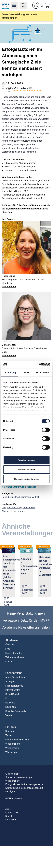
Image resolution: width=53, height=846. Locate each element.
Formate (10, 726)
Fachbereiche (13, 672)
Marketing (26, 497)
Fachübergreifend (11, 497)
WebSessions (12, 748)
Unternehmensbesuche (17, 739)
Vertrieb (36, 497)
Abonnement (29, 507)
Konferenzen (11, 731)
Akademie (11, 640)
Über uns (10, 644)
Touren (8, 735)
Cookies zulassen (26, 460)
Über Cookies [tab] (43, 372)
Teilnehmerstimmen (15, 657)
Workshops (11, 752)
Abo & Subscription (15, 677)
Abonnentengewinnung (13, 511)
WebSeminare (12, 744)
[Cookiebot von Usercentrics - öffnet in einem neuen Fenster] (38, 365)
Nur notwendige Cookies (26, 479)
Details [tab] (26, 372)
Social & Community (15, 711)
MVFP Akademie (5, 5)
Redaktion (10, 707)
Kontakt (9, 661)
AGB (7, 809)
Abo (4, 507)
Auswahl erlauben (27, 469)
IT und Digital (12, 694)
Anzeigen (10, 681)
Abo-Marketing (14, 507)
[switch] (46, 430)
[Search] (23, 5)
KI (6, 698)
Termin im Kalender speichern (27, 90)
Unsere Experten (13, 653)
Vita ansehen (9, 286)
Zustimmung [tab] (9, 372)
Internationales (12, 690)
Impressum (10, 819)
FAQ (7, 649)
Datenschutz (11, 812)
